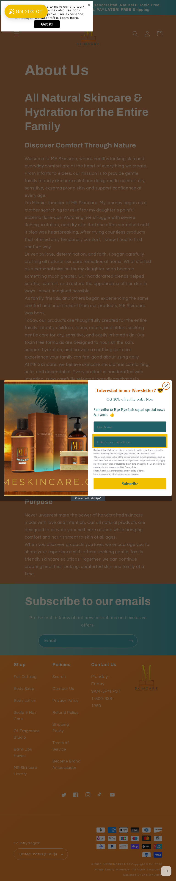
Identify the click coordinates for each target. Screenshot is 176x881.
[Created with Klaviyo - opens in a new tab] (88, 498)
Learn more (69, 18)
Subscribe (130, 483)
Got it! (47, 24)
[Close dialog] (166, 386)
